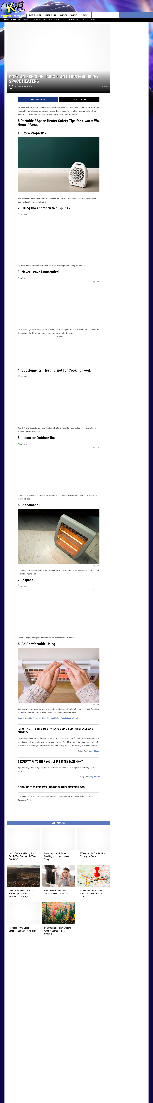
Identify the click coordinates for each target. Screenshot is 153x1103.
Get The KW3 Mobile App (71, 20)
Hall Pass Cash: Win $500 (20, 20)
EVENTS (85, 15)
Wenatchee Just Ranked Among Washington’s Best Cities (92, 893)
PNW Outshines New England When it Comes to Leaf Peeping (57, 930)
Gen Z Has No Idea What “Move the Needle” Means (56, 892)
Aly (15, 87)
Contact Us (75, 15)
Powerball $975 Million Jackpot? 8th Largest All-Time (22, 929)
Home (31, 15)
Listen (47, 15)
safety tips (31, 796)
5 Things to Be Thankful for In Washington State (93, 855)
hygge (59, 742)
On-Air (38, 15)
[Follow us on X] (116, 15)
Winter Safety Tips (86, 796)
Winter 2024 (65, 796)
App (54, 15)
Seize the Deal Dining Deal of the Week (45, 20)
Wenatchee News (89, 20)
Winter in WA (74, 796)
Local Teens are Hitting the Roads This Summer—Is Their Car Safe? (22, 856)
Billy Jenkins (94, 777)
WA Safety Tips (55, 796)
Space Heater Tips (42, 796)
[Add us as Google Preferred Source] (100, 15)
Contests (63, 15)
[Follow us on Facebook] (105, 15)
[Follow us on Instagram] (111, 15)
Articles (29, 800)
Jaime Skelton (94, 751)
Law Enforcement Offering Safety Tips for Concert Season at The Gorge (21, 893)
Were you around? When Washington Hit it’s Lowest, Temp (56, 856)
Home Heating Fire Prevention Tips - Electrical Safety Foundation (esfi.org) (48, 718)
